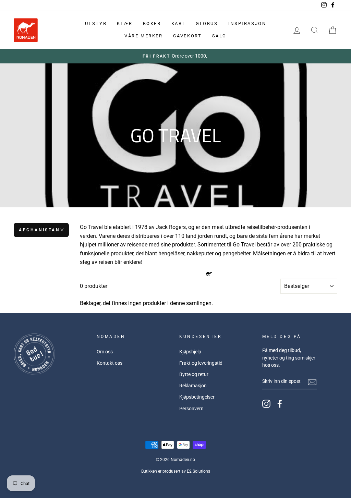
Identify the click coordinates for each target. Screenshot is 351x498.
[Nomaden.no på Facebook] (280, 404)
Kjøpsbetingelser (197, 397)
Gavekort (187, 35)
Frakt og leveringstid (200, 363)
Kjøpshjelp (190, 351)
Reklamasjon (193, 385)
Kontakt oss (109, 363)
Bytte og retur (193, 374)
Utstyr (96, 23)
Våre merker (143, 35)
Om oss (105, 351)
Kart (178, 23)
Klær (124, 23)
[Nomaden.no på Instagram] (266, 404)
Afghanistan (39, 230)
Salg (219, 35)
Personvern (191, 408)
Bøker (152, 23)
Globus (207, 23)
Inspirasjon (247, 23)
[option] (175, 56)
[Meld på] (312, 381)
